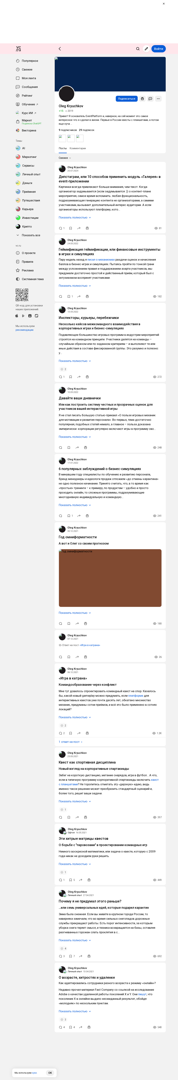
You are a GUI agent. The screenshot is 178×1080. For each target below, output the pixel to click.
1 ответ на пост (69, 742)
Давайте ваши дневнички (80, 398)
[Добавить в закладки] (70, 228)
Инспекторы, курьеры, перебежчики (89, 318)
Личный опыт (75, 895)
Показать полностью (73, 217)
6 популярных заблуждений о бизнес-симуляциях (100, 469)
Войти (158, 48)
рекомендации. (25, 329)
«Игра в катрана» (90, 645)
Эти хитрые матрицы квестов (83, 838)
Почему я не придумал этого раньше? (90, 901)
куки (34, 1072)
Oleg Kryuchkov (77, 167)
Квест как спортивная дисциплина (87, 762)
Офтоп (71, 832)
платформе (135, 695)
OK (50, 1072)
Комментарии (78, 148)
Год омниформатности (78, 537)
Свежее (63, 157)
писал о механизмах (101, 259)
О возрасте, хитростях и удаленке (87, 977)
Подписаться (126, 98)
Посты (63, 148)
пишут (142, 994)
